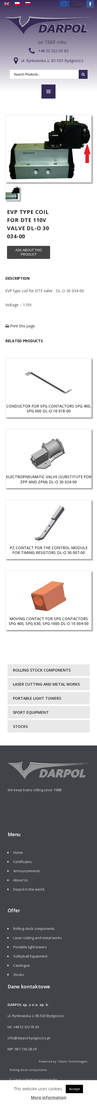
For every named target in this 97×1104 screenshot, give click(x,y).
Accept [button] (74, 1088)
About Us (20, 880)
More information (48, 1097)
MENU (48, 91)
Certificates (22, 861)
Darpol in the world (28, 889)
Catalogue (21, 965)
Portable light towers (37, 698)
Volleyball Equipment (30, 956)
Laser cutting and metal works (46, 684)
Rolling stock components (42, 670)
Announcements (26, 870)
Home (18, 852)
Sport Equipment (31, 712)
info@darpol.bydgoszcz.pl (29, 1037)
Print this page (22, 325)
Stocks (20, 726)
